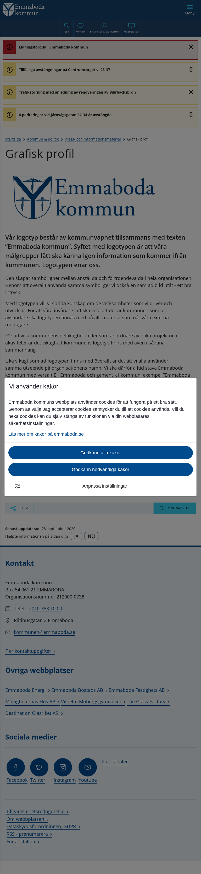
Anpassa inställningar (104, 486)
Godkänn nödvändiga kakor (100, 469)
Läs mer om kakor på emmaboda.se (46, 434)
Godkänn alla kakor (100, 452)
